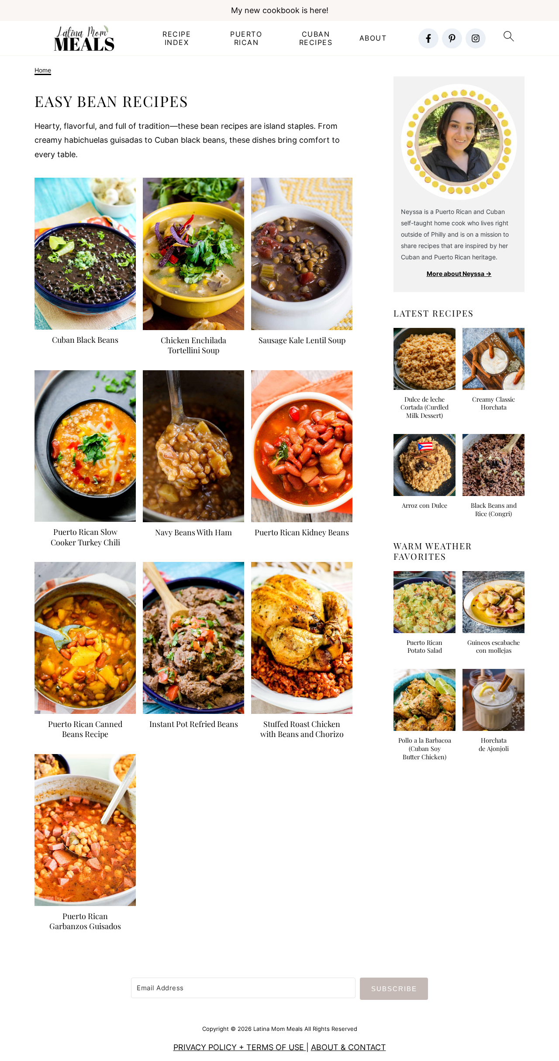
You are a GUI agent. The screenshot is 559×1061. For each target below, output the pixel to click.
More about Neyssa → (459, 273)
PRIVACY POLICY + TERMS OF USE (239, 1047)
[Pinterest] (452, 38)
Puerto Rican (246, 38)
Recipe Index (176, 38)
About (373, 38)
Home (43, 70)
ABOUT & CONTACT (348, 1047)
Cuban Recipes (316, 38)
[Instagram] (476, 38)
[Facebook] (428, 38)
